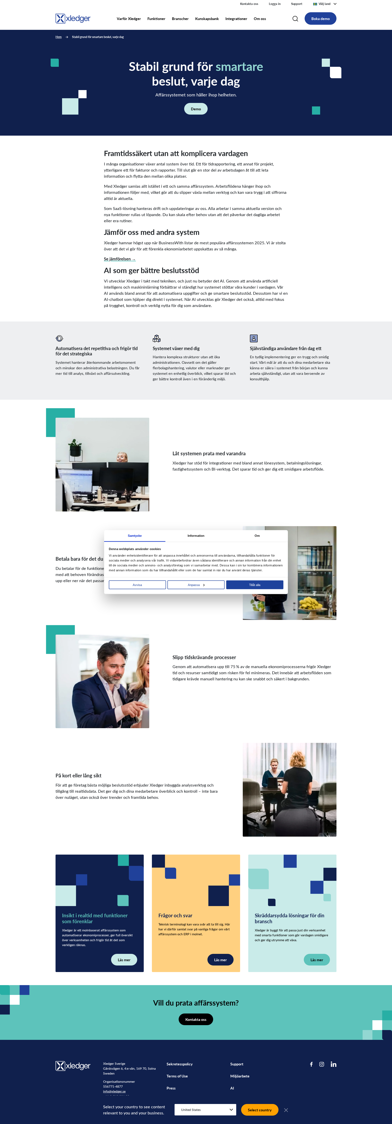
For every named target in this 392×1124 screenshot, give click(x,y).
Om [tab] (257, 535)
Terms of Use (177, 1075)
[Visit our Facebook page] (311, 1064)
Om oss (260, 18)
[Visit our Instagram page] (321, 1064)
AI (232, 1088)
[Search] (295, 19)
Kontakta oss (249, 4)
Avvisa (137, 584)
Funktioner (156, 18)
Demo (196, 108)
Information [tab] (196, 535)
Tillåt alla (254, 584)
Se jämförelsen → (120, 259)
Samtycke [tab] (135, 535)
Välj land (325, 4)
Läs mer (124, 959)
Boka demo (320, 18)
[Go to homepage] (73, 18)
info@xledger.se (114, 1091)
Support (296, 4)
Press (171, 1088)
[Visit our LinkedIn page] (333, 1064)
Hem (59, 37)
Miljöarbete (239, 1075)
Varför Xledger (129, 18)
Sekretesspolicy (180, 1063)
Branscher (180, 18)
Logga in (275, 4)
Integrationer (236, 18)
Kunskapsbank (207, 18)
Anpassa (194, 584)
